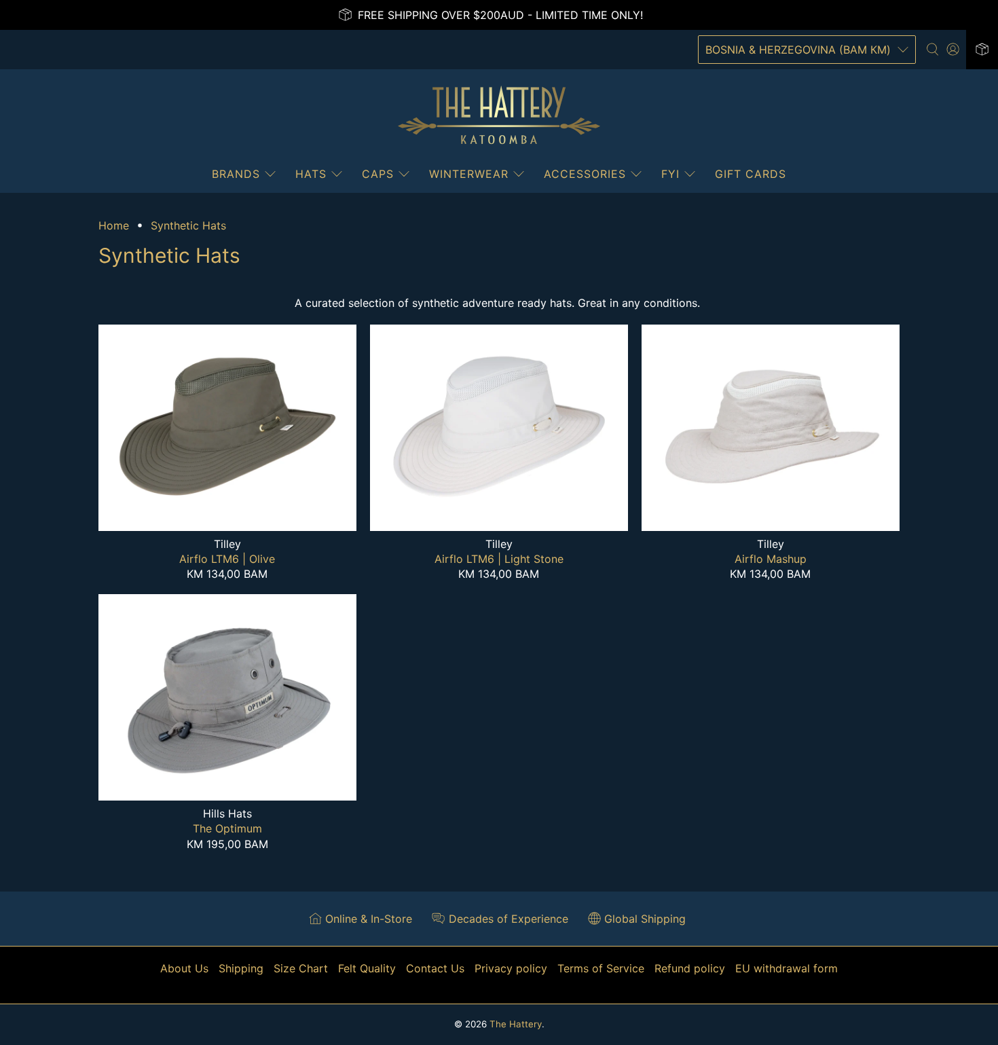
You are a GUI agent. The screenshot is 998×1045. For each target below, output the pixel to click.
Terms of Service (600, 968)
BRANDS (236, 174)
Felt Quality (367, 968)
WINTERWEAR (469, 174)
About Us (184, 968)
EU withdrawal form (786, 968)
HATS (311, 174)
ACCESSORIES (585, 174)
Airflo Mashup (771, 559)
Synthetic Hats (188, 225)
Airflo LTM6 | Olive (227, 559)
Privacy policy (511, 968)
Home (113, 225)
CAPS (378, 174)
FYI (670, 174)
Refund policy (689, 968)
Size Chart (301, 968)
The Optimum (227, 828)
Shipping (241, 968)
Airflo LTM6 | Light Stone (499, 559)
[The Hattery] (499, 115)
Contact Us (435, 968)
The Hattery (515, 1024)
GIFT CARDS (750, 174)
